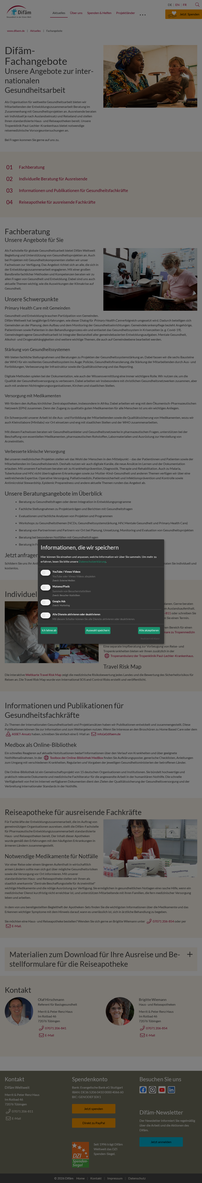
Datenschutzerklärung (92, 561)
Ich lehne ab (49, 630)
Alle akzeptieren (149, 630)
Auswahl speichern (97, 630)
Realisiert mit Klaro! (150, 638)
